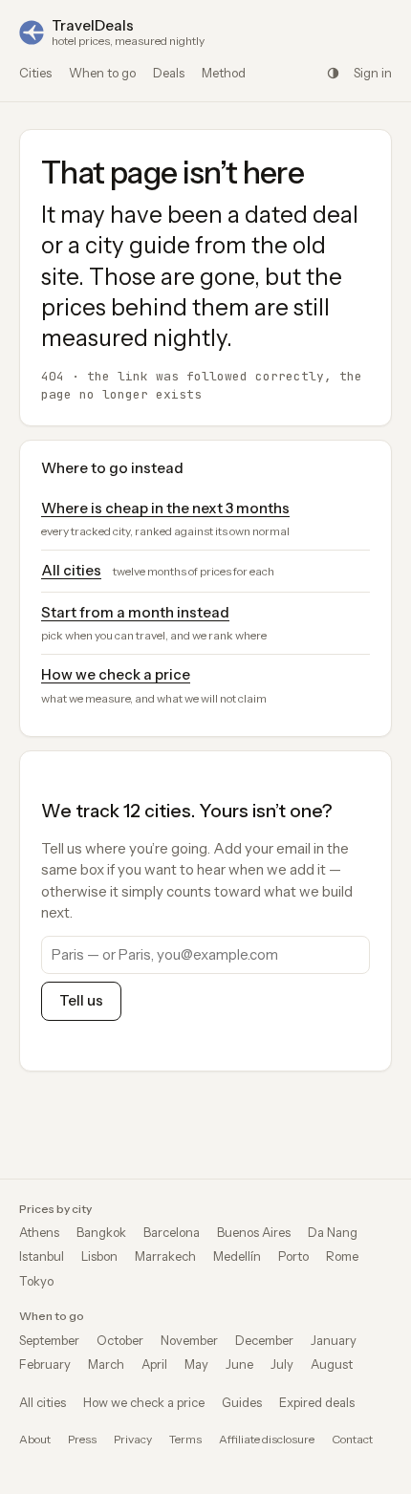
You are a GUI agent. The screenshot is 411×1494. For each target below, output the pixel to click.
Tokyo (36, 1280)
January (334, 1340)
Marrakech (165, 1256)
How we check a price (115, 674)
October (120, 1340)
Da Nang (332, 1232)
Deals (168, 72)
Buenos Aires (254, 1232)
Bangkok (101, 1232)
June (239, 1364)
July (281, 1364)
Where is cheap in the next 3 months (165, 508)
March (106, 1364)
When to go (102, 72)
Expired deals (317, 1402)
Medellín (237, 1256)
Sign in (373, 72)
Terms (185, 1439)
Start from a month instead (135, 612)
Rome (342, 1256)
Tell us (81, 1000)
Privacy (133, 1439)
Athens (39, 1232)
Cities (35, 72)
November (189, 1340)
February (45, 1364)
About (35, 1439)
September (49, 1340)
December (264, 1340)
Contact (352, 1439)
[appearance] (332, 72)
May (196, 1364)
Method (224, 72)
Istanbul (41, 1256)
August (332, 1364)
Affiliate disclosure (266, 1439)
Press (82, 1439)
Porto (293, 1256)
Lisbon (99, 1256)
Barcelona (171, 1232)
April (154, 1364)
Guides (242, 1402)
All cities (71, 570)
